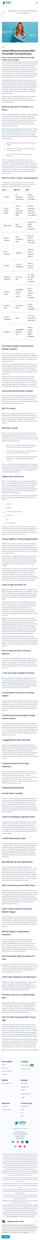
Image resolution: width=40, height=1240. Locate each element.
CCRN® (22, 1097)
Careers (4, 1064)
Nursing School (25, 1087)
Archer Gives (5, 1068)
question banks (22, 1039)
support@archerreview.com (20, 1128)
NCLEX (22, 1109)
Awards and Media (25, 1069)
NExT (3, 47)
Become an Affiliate (7, 1071)
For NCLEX (4, 1106)
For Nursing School (6, 1109)
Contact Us (4, 1074)
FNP (22, 1113)
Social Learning (25, 1065)
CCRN (22, 1116)
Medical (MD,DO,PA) (7, 1083)
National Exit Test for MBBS (14, 129)
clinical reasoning (29, 468)
